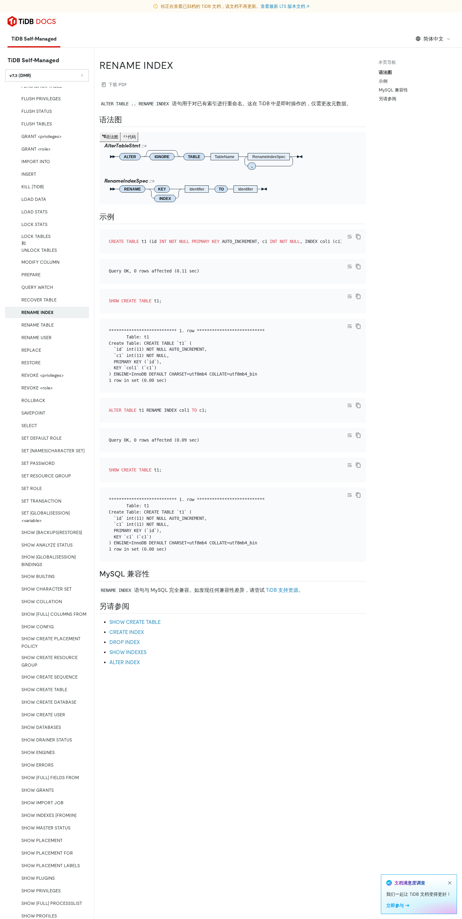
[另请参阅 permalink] (134, 606)
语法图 (385, 72)
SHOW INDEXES (127, 652)
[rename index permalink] (178, 65)
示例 (383, 81)
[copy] (358, 236)
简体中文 (433, 39)
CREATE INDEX (126, 632)
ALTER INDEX (124, 662)
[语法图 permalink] (127, 120)
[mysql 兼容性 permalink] (154, 574)
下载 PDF (117, 84)
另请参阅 (387, 98)
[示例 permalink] (119, 217)
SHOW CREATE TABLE (135, 622)
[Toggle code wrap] (349, 236)
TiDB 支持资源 (282, 590)
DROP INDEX (124, 642)
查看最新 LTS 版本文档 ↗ (285, 6)
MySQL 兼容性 (393, 89)
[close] (449, 882)
